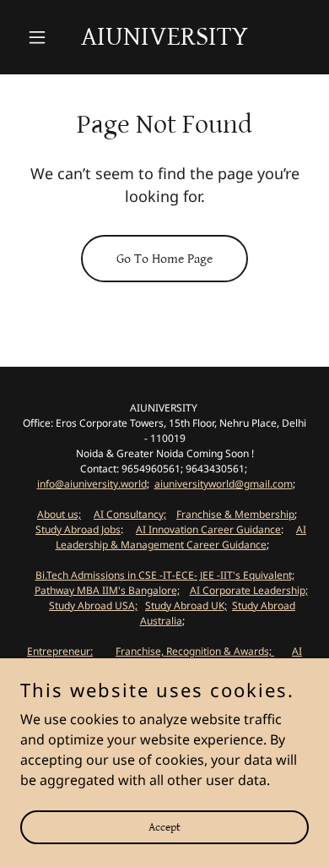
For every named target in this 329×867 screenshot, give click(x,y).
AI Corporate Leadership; (249, 590)
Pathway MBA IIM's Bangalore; (107, 590)
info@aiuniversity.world (92, 484)
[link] (164, 39)
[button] (41, 37)
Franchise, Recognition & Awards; (195, 651)
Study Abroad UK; (186, 605)
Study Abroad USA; (93, 605)
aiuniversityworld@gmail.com (223, 484)
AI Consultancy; (130, 514)
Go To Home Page (164, 259)
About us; (59, 514)
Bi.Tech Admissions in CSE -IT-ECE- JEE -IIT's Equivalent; (164, 575)
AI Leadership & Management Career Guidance (181, 537)
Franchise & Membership (235, 514)
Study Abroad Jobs (78, 529)
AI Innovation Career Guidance (208, 529)
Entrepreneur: (60, 651)
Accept (164, 826)
